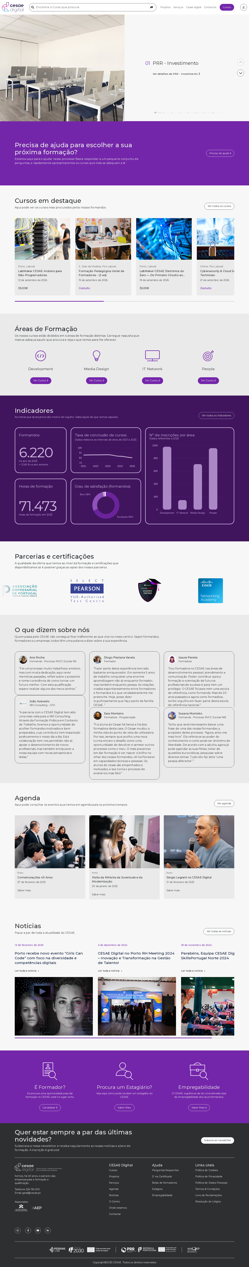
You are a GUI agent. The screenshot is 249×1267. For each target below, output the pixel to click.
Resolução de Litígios (208, 1201)
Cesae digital (193, 7)
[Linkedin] (48, 1230)
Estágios (157, 1189)
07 (204, 111)
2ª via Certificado (162, 1176)
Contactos (210, 7)
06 (196, 111)
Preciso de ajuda (219, 153)
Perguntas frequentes (165, 1170)
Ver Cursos (40, 380)
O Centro (114, 1201)
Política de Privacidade (208, 1176)
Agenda (114, 1189)
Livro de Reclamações (208, 1195)
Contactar (115, 1214)
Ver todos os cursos (219, 206)
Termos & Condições (207, 1189)
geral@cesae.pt (31, 1192)
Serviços (178, 7)
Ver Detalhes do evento (168, 73)
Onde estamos (118, 1207)
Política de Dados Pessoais (211, 1182)
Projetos (165, 7)
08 (212, 111)
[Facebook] (28, 1230)
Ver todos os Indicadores (216, 415)
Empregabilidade (162, 1195)
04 (180, 111)
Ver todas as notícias (219, 931)
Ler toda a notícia (26, 970)
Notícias (114, 1195)
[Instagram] (17, 1230)
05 (188, 111)
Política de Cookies (206, 1170)
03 (172, 111)
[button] (240, 62)
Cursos (227, 7)
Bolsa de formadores (164, 1182)
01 (155, 111)
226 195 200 (33, 1189)
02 (163, 111)
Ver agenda (224, 803)
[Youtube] (38, 1230)
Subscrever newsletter (217, 1140)
